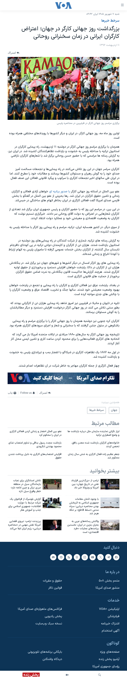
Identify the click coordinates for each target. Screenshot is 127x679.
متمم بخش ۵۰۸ (109, 580)
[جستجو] (100, 675)
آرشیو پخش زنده (109, 659)
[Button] (13, 52)
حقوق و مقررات (52, 580)
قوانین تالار (55, 588)
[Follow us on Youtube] (92, 557)
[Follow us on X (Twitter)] (100, 557)
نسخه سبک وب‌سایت (48, 623)
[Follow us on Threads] (77, 557)
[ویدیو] (67, 675)
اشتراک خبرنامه (110, 623)
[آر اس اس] (69, 557)
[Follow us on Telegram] (108, 557)
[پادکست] (61, 557)
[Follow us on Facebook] (116, 557)
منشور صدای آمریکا (107, 588)
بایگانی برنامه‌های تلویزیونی (45, 652)
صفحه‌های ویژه (109, 652)
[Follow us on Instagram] (85, 557)
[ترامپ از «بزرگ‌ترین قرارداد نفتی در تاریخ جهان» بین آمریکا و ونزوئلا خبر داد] (110, 484)
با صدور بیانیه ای (59, 191)
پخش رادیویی (53, 616)
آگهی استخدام (110, 631)
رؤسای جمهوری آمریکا (105, 666)
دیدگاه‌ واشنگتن (52, 659)
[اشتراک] (53, 557)
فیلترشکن (113, 616)
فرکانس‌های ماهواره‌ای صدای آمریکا (40, 609)
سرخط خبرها (110, 20)
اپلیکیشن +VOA (109, 609)
